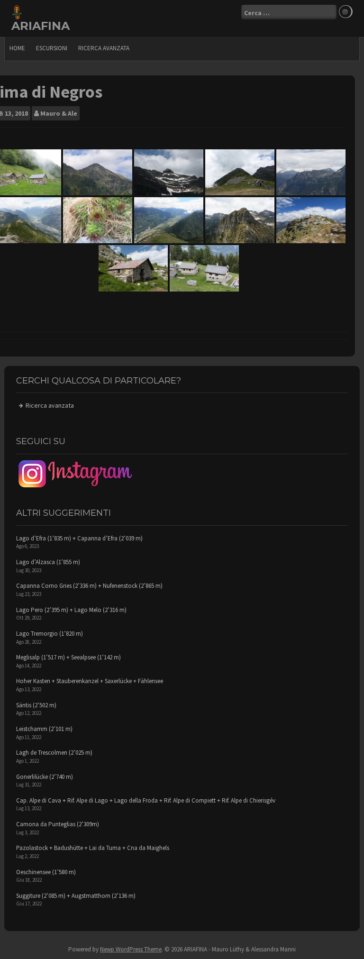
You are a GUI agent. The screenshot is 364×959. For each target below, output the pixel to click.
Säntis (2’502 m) (36, 705)
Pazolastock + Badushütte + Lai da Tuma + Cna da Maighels (92, 848)
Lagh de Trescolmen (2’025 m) (54, 753)
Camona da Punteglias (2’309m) (57, 824)
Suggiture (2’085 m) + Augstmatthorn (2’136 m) (76, 896)
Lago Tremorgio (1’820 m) (49, 634)
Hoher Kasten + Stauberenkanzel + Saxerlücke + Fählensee (89, 681)
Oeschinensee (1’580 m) (46, 872)
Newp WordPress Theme (131, 949)
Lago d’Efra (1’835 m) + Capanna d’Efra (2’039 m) (79, 538)
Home (17, 48)
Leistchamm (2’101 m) (44, 729)
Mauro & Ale (58, 113)
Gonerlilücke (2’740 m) (44, 777)
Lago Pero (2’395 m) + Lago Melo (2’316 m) (71, 610)
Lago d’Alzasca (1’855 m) (48, 562)
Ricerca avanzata (103, 48)
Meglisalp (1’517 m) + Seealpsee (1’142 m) (68, 657)
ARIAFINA (40, 26)
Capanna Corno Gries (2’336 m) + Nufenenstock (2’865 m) (89, 586)
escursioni (51, 48)
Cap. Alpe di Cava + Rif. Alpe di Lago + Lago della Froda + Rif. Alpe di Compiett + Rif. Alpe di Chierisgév (145, 800)
